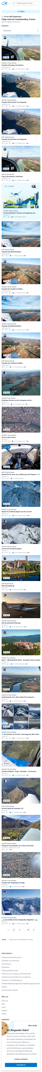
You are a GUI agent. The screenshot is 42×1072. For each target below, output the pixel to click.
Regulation (5, 967)
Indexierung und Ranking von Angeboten (16, 977)
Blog (3, 1004)
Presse (4, 1014)
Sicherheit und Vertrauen (10, 961)
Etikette (4, 987)
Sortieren (5, 26)
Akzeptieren (21, 1065)
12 (28, 930)
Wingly (4, 939)
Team (4, 1007)
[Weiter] (34, 930)
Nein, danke (32, 1025)
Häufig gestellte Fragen (10, 970)
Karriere (4, 1011)
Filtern (22, 11)
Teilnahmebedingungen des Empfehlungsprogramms (21, 984)
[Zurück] (8, 930)
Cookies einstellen (21, 1059)
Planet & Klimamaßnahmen (11, 957)
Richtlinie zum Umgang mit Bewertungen (16, 974)
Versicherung (6, 964)
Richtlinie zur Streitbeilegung (12, 980)
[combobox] (26, 3)
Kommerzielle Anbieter (10, 990)
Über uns (5, 1001)
